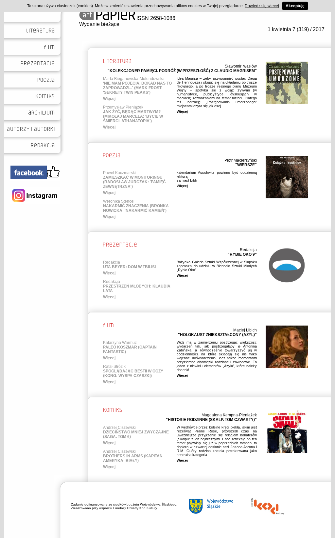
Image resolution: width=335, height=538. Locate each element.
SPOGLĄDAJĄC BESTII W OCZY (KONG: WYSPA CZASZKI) (133, 373)
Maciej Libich (245, 330)
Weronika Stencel (118, 201)
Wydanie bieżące (99, 24)
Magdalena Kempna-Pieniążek (229, 415)
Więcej (109, 98)
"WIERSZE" (246, 165)
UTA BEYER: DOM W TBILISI (129, 267)
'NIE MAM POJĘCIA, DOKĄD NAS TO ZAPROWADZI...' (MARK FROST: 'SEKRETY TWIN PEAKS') (137, 88)
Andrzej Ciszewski (119, 427)
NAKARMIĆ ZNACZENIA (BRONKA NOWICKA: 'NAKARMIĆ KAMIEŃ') (136, 208)
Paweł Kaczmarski (119, 172)
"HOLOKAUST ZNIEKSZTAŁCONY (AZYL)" (217, 334)
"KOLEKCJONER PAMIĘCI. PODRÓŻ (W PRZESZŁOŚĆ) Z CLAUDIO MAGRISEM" (182, 71)
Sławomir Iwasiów (241, 66)
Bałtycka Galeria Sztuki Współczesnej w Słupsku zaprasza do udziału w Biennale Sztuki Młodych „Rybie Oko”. (217, 266)
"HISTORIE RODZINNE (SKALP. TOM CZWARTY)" (211, 419)
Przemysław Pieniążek (123, 107)
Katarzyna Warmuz (120, 342)
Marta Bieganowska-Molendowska (134, 78)
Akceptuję (295, 6)
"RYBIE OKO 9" (242, 254)
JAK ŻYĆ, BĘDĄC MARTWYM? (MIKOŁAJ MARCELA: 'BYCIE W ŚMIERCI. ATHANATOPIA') (133, 116)
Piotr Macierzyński (240, 160)
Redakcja (248, 250)
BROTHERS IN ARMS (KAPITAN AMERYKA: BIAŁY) (133, 458)
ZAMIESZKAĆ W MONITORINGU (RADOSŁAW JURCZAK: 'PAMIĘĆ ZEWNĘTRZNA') (134, 182)
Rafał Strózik (114, 366)
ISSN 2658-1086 (155, 18)
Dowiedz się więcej (262, 6)
